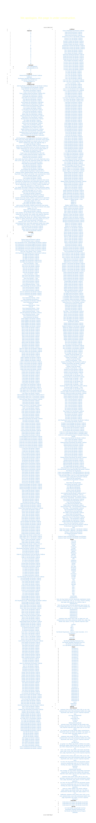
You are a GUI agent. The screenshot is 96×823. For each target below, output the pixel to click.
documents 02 (75, 649)
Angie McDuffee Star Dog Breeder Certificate (32, 89)
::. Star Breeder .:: (29, 235)
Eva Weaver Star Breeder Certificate (30, 558)
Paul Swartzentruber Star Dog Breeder (73, 251)
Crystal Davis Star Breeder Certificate (31, 448)
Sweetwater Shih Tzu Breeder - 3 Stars (73, 373)
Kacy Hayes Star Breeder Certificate (30, 742)
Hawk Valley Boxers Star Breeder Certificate (30, 605)
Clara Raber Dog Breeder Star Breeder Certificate (31, 418)
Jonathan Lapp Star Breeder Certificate (31, 711)
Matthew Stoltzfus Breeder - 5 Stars (73, 205)
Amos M (31, 296)
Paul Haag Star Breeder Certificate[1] (32, 193)
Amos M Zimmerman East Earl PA (30, 309)
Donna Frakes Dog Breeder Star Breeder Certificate (31, 508)
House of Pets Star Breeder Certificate (31, 614)
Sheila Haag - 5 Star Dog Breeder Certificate (73, 518)
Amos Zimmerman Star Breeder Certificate (31, 300)
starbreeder (72, 638)
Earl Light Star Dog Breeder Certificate (32, 99)
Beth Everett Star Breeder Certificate (30, 336)
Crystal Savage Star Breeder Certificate (31, 454)
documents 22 (75, 679)
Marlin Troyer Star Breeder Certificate (73, 185)
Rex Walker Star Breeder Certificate (32, 120)
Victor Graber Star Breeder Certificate (73, 439)
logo (73, 594)
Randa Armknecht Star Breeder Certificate (74, 272)
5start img (73, 541)
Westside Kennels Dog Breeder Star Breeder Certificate (73, 457)
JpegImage (29, 77)
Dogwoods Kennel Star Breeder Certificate (31, 503)
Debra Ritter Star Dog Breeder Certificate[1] (32, 97)
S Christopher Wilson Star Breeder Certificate (73, 296)
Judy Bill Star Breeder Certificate (31, 732)
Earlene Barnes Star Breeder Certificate (30, 526)
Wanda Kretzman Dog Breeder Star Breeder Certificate (73, 442)
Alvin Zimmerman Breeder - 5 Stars (30, 284)
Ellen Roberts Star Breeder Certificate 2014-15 (31, 544)
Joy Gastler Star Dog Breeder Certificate (30, 720)
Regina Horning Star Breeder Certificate (73, 287)
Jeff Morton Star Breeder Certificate (30, 667)
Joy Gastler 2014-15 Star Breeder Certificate (30, 718)
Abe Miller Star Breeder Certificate (30, 254)
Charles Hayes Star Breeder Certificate (31, 370)
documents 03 (75, 651)
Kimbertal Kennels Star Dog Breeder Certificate (32, 105)
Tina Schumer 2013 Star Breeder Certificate (73, 411)
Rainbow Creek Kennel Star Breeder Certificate (73, 263)
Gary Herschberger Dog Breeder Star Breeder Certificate (30, 576)
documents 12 (75, 664)
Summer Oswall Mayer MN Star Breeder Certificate (73, 362)
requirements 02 (73, 603)
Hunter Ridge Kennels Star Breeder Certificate (31, 621)
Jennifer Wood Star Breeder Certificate (31, 672)
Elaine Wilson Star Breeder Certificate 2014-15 (31, 535)
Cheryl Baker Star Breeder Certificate (31, 378)
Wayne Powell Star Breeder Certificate (73, 447)
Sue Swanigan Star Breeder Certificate (73, 350)
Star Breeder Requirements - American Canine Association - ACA (72, 632)
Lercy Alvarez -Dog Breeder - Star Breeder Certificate (73, 497)
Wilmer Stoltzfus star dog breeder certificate (32, 229)
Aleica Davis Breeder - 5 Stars (31, 263)
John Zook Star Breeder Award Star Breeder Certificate (31, 705)
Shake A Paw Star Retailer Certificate (32, 124)
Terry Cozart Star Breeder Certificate (73, 399)
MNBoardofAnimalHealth (75, 723)
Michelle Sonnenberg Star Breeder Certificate (73, 218)
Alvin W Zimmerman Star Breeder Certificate (31, 293)
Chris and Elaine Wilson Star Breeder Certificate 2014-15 (30, 394)
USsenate (73, 575)
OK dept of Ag (75, 742)
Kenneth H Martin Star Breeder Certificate (73, 42)
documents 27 (75, 687)
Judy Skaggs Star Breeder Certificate (30, 737)
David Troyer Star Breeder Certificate (31, 475)
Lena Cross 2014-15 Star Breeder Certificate (73, 80)
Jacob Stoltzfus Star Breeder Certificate (31, 642)
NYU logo (73, 555)
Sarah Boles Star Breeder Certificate (73, 306)
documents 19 (75, 675)
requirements (73, 703)
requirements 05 (73, 612)
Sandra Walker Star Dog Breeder (73, 514)
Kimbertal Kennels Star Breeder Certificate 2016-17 (73, 496)
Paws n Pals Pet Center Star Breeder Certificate (73, 256)
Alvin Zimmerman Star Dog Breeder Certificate (32, 87)
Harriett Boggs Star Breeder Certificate (31, 596)
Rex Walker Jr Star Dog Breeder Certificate (73, 512)
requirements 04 (73, 611)
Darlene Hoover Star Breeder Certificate (30, 463)
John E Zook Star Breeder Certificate (31, 706)
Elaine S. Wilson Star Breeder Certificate (30, 539)
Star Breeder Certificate (73, 321)
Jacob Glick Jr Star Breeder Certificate (31, 633)
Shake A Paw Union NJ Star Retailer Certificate (73, 517)
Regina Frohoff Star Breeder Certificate (73, 282)
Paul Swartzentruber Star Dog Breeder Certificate (32, 115)
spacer (75, 702)
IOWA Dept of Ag (75, 718)
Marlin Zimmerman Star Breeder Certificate (73, 190)
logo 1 (73, 585)
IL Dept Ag (75, 717)
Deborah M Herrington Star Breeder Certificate (31, 75)
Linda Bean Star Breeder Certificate (73, 106)
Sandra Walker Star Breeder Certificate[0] (32, 121)
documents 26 (75, 685)
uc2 (73, 636)
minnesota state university (75, 769)
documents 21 (75, 678)
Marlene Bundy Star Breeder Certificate (30, 239)
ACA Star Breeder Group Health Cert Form (75, 808)
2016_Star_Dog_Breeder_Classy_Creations (30, 251)
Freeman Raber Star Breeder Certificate (30, 563)
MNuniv (73, 551)
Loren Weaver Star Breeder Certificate (73, 136)
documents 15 (75, 669)
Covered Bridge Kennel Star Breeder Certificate (30, 436)
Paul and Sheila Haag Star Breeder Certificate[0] (32, 196)
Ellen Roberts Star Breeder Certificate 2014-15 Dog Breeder (30, 548)
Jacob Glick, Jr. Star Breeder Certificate (30, 632)
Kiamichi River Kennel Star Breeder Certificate (73, 45)
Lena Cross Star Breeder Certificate (73, 75)
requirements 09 (75, 700)
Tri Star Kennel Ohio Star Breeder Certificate (32, 133)
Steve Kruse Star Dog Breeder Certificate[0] (32, 130)
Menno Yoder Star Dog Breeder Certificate (32, 114)
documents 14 (75, 667)
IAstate (73, 545)
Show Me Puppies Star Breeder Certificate (73, 317)
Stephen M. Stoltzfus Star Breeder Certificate (73, 327)
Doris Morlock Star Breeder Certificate (31, 517)
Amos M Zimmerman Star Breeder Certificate (31, 312)
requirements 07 (73, 615)
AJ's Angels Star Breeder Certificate (32, 144)
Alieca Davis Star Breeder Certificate (31, 275)
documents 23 (75, 681)
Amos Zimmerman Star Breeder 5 (31, 299)
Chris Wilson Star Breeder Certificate (31, 393)
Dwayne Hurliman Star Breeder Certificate (31, 521)
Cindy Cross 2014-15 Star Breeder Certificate (31, 405)
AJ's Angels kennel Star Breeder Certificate (73, 466)
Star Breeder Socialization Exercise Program (75, 811)
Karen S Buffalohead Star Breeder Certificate (30, 748)
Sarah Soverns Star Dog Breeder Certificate (32, 123)
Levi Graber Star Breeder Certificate (73, 96)
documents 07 (75, 657)
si (73, 623)
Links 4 (72, 630)
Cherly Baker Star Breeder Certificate (31, 375)
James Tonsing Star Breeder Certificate (31, 453)
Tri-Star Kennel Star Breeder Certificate (73, 526)
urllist (73, 527)
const (32, 233)
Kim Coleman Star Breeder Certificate (73, 50)
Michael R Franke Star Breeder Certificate (73, 215)
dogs (73, 579)
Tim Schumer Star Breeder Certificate (73, 408)
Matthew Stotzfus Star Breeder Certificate (73, 206)
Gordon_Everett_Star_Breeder (73, 490)
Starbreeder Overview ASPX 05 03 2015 (32, 127)
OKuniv (73, 564)
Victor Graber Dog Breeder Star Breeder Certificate (73, 438)
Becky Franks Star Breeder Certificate (31, 327)
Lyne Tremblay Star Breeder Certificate (73, 162)
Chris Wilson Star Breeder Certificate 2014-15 (31, 388)
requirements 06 (73, 614)
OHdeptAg (73, 560)
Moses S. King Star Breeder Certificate (73, 241)
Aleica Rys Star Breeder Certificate (30, 268)
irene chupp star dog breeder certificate (32, 230)
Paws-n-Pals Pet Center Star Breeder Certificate (73, 253)
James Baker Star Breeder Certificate (30, 645)
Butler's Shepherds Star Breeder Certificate (31, 357)
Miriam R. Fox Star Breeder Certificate (73, 227)
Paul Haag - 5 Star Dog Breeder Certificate (73, 311)
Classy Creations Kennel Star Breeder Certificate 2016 (32, 93)
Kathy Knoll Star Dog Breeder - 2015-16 (73, 494)
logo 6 (73, 593)
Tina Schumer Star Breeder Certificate (73, 412)
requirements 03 (73, 609)
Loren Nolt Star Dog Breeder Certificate (32, 111)
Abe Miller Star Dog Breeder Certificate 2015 (31, 260)
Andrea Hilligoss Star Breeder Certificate (30, 318)
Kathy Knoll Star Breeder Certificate (73, 32)
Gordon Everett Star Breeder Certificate (32, 168)
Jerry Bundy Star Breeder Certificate (30, 682)
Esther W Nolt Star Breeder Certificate (31, 555)
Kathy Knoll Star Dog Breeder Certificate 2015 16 (32, 171)
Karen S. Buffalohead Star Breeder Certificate (31, 746)
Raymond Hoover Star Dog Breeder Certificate (32, 118)
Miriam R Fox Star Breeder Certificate (73, 229)
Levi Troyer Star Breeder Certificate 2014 (73, 99)
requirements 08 (73, 617)
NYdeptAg (73, 557)
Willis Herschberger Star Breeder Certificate (73, 461)
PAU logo (73, 566)
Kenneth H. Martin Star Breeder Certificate (73, 41)
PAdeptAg (73, 567)
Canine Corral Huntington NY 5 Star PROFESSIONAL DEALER (73, 472)
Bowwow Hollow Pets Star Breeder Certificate (31, 348)
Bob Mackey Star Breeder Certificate (32, 90)
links (72, 626)
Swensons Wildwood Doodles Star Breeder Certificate (73, 391)
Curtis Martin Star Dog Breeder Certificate (32, 96)
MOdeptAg (73, 552)
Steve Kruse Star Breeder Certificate (73, 341)
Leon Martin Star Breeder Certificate (73, 91)
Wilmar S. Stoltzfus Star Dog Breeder (73, 532)
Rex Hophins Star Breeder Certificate (73, 533)
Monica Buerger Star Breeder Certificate (73, 232)
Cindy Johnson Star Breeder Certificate (31, 409)
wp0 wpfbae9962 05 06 (32, 68)
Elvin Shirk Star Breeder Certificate (30, 550)
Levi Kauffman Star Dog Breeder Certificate (32, 109)
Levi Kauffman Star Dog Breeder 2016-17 (73, 500)
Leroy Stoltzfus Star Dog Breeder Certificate (73, 499)
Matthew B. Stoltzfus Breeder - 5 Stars (73, 199)
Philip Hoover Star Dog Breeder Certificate (32, 117)
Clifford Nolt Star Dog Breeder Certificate (32, 94)
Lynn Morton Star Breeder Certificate (73, 166)
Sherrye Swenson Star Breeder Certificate (73, 312)
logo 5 (73, 591)
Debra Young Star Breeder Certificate (31, 490)
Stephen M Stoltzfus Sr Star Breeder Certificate (73, 326)
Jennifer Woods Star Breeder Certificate (30, 676)
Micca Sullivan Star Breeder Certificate (73, 209)
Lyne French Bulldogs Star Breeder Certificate (74, 160)
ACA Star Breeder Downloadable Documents (73, 645)
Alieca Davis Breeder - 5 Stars (31, 278)
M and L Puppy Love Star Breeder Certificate (73, 168)
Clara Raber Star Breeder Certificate (30, 420)
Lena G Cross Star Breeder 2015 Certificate (73, 89)
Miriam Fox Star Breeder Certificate (73, 223)
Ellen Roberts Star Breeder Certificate (31, 545)
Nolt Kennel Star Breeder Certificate (73, 244)
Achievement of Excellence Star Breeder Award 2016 (75, 802)
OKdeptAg (73, 561)
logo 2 (73, 587)
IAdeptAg (73, 544)
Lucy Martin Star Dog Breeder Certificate (32, 112)
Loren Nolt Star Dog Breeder (73, 502)
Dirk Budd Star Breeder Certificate (30, 499)
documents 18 (75, 673)
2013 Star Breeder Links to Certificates (31, 241)
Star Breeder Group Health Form (29, 80)
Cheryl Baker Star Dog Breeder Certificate (31, 384)
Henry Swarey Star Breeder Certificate (31, 609)
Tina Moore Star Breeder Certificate (73, 415)
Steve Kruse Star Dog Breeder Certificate (73, 523)
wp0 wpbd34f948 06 (32, 66)
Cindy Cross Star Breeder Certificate (30, 406)
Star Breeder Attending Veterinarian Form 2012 (29, 78)
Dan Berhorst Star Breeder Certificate (31, 459)
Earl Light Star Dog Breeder (73, 485)
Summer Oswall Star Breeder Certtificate (73, 372)
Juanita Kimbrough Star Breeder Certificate (31, 723)
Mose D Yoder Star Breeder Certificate (73, 238)
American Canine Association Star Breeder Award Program (72, 536)
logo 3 (73, 588)
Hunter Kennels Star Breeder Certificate (30, 620)
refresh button (73, 596)
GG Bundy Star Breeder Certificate (30, 567)
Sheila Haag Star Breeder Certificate (32, 211)
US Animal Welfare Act (29, 81)
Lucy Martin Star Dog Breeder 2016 (73, 503)
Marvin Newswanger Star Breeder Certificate (73, 194)
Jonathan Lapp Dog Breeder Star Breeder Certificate (30, 709)
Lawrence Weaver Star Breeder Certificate (74, 62)
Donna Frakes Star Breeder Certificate (31, 509)
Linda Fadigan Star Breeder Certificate (73, 123)
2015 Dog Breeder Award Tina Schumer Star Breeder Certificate (30, 247)
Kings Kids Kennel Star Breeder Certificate (73, 56)
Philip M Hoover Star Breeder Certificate (73, 260)
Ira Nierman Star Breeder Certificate (30, 627)
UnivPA (73, 578)
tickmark (73, 624)
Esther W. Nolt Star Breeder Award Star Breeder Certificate (31, 554)
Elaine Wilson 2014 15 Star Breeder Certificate (31, 536)
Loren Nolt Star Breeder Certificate (73, 132)
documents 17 (75, 672)
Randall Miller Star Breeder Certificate (73, 281)
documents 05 (75, 654)
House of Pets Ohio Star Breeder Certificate (30, 615)
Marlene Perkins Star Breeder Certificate (73, 183)
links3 (72, 629)
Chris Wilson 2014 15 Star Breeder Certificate (31, 390)
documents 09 (75, 660)
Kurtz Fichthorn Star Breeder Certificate (73, 60)
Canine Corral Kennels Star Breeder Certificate (31, 362)
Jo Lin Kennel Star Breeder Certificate (31, 691)
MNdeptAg (73, 550)
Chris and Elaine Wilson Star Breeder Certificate (30, 399)
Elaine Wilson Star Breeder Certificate (31, 541)
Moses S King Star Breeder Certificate (73, 242)
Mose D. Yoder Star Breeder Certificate (73, 236)
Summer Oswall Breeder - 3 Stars (73, 357)
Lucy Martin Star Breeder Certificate (73, 150)
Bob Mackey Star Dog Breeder (73, 470)
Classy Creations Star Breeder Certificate (30, 423)
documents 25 (75, 684)
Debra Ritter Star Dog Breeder (73, 482)
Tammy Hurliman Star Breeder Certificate (73, 394)
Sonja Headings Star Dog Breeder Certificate (32, 126)
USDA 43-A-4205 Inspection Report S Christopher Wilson (74, 432)
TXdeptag (73, 570)
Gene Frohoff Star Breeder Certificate (31, 581)
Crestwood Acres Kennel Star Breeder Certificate (30, 441)
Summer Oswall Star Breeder (73, 359)
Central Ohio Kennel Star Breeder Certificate (30, 366)
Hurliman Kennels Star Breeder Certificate (31, 623)
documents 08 (75, 658)
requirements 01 (73, 597)
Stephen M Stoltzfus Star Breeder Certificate (73, 329)
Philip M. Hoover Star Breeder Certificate (73, 259)
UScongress (73, 573)
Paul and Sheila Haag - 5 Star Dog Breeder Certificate (73, 506)
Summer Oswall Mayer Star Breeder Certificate (73, 363)
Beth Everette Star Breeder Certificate (31, 332)
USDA (73, 572)
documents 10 (75, 661)
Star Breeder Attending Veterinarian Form (73, 641)
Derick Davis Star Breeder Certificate (31, 494)
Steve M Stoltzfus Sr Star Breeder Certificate (73, 345)
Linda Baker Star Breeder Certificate (73, 102)
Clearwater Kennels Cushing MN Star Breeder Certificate (73, 476)
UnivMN (73, 576)
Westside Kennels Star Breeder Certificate (73, 459)
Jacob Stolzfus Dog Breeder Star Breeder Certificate (30, 641)
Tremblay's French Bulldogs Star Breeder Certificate (73, 423)
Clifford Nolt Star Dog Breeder (73, 478)
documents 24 (75, 682)
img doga (73, 584)
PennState (73, 569)
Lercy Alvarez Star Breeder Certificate (32, 106)
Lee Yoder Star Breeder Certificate (73, 71)
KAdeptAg (73, 547)
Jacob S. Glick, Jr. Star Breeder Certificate (31, 636)
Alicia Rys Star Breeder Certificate (31, 269)
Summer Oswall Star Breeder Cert (73, 354)
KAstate (73, 548)
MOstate (73, 554)
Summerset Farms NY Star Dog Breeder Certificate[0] (32, 132)
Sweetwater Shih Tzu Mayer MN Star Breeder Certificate (73, 385)
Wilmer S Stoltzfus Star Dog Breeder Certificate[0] (32, 135)
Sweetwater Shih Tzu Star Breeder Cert (73, 375)
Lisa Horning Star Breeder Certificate (73, 127)
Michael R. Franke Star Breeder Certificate (73, 214)
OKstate (73, 563)
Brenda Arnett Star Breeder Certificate (31, 353)
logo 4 (73, 590)
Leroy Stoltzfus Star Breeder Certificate (32, 108)
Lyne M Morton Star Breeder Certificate (73, 156)
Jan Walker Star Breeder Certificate (30, 658)
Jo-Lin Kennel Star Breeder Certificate (31, 699)
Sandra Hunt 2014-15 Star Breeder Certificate (73, 302)
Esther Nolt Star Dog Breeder (74, 488)
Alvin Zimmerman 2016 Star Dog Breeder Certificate (73, 467)
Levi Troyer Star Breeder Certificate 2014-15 (73, 97)
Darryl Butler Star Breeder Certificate (31, 470)
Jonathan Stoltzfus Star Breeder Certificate (31, 714)
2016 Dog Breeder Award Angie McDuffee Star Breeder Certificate (74, 469)
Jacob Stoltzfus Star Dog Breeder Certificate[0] (32, 102)
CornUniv (73, 542)
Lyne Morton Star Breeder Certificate (73, 157)
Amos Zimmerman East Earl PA (30, 315)
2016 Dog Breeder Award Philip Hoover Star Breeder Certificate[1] (32, 138)
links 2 (72, 627)
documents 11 (75, 663)
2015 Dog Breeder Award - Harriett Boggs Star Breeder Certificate (31, 242)
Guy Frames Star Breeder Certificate (30, 591)
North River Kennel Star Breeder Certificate (73, 247)
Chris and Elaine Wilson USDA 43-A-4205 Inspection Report (73, 475)
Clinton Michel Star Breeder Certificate (31, 432)
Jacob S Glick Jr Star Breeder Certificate (30, 638)
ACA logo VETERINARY (75, 715)
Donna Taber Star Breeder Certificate (31, 512)
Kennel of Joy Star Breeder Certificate (73, 38)
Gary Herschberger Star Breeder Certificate (31, 578)
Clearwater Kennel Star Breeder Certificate (32, 156)
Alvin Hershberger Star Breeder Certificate (31, 285)
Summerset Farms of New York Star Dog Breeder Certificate (73, 524)
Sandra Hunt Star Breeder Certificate (73, 303)
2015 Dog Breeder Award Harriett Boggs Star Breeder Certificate (30, 244)
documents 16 (75, 670)
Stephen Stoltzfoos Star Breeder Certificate (73, 332)
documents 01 (75, 648)
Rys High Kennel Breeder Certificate (73, 291)
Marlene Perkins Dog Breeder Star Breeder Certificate (73, 181)
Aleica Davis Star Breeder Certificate (31, 265)
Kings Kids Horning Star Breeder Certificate (73, 54)
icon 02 (73, 581)
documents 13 (75, 666)
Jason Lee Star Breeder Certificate (31, 664)
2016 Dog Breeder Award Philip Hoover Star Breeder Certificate (32, 86)
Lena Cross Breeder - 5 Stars (31, 274)
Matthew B (73, 200)
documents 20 (75, 676)
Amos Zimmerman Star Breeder (30, 302)
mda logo (75, 767)
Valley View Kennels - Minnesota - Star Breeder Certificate (73, 529)
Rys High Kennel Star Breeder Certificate (73, 293)
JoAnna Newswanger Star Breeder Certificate (31, 694)
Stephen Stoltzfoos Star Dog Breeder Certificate (32, 129)
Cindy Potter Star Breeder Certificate (30, 400)
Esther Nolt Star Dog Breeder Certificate (32, 100)
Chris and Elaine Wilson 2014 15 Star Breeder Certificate (30, 396)
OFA (73, 558)
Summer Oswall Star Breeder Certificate (73, 356)
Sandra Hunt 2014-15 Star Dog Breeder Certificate (74, 300)
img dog (73, 582)
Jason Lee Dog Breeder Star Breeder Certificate (31, 663)
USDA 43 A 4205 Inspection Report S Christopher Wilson (73, 433)
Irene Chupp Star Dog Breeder (73, 491)
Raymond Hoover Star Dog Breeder (73, 511)
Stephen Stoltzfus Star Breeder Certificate (73, 323)
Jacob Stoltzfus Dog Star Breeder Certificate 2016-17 (73, 493)
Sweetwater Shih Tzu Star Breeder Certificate (73, 376)
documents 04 (75, 652)
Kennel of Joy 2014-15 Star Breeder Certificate (73, 36)
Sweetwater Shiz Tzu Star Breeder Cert (73, 381)
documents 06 (75, 655)
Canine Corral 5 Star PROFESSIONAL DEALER (32, 153)
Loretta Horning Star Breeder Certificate (73, 141)
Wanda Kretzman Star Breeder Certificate (73, 444)
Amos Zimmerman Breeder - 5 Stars (30, 297)
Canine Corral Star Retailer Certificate (32, 91)
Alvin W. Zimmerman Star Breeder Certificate (31, 291)
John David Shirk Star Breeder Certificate (31, 700)
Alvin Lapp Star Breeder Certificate (30, 279)
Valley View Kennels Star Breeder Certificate (32, 227)
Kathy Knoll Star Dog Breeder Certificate (32, 103)
